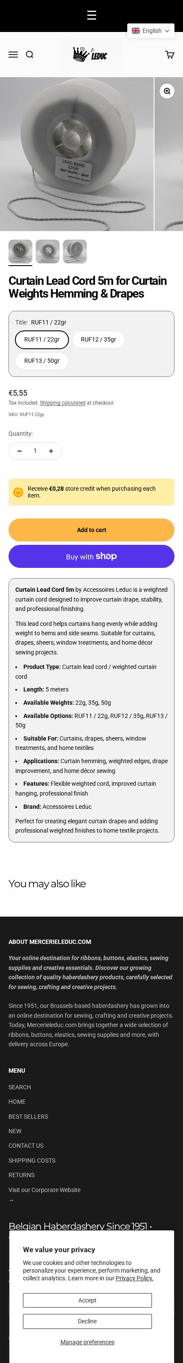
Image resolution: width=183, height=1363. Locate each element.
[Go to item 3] (75, 253)
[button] (151, 31)
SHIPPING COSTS (32, 1160)
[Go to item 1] (20, 253)
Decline (87, 1321)
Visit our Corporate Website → (44, 1194)
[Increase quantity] (51, 451)
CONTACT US (26, 1145)
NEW (15, 1131)
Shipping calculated (63, 403)
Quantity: (21, 433)
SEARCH (20, 1087)
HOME (17, 1101)
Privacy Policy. (135, 1278)
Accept (87, 1300)
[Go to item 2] (48, 253)
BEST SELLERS (28, 1116)
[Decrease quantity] (19, 451)
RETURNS (21, 1175)
